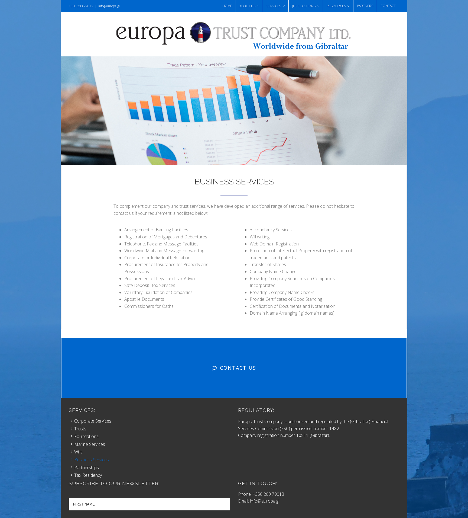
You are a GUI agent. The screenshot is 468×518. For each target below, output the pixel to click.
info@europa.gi (109, 6)
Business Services (91, 460)
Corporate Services (92, 421)
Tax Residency (88, 475)
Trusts (80, 429)
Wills (78, 452)
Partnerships (86, 468)
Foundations (86, 436)
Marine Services (89, 444)
